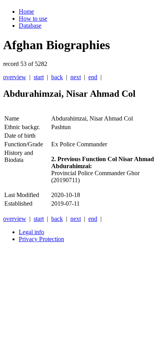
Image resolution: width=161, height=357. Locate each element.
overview (14, 77)
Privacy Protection (41, 239)
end (92, 77)
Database (30, 25)
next (75, 77)
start (39, 77)
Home (26, 11)
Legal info (31, 232)
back (57, 77)
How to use (33, 18)
